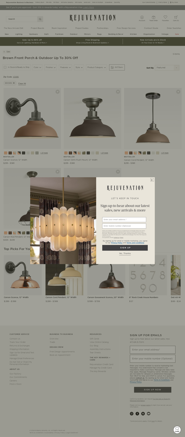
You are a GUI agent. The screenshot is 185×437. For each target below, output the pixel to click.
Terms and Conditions (135, 243)
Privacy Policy (116, 243)
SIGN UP (125, 248)
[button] (177, 430)
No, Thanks (125, 253)
